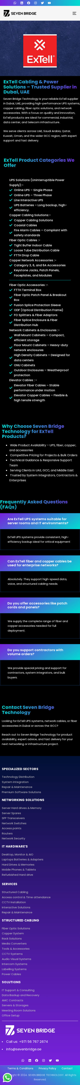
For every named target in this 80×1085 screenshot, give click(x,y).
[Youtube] (49, 3)
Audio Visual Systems (16, 959)
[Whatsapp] (23, 1060)
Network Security (13, 838)
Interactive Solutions (16, 907)
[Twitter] (42, 3)
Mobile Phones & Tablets (19, 869)
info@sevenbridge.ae (23, 1049)
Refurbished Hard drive (17, 875)
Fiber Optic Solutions (16, 928)
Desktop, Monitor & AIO (17, 854)
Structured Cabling (15, 892)
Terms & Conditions (20, 1068)
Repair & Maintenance (17, 787)
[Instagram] (36, 3)
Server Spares (11, 813)
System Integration (15, 782)
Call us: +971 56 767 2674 (27, 1041)
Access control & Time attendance (26, 897)
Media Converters (14, 943)
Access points (11, 828)
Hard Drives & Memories (18, 864)
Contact (67, 1068)
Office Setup (11, 1015)
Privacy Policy (47, 1068)
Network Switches (14, 823)
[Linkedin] (22, 3)
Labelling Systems (14, 969)
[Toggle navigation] (64, 13)
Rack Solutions (12, 938)
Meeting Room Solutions (19, 1010)
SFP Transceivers (13, 818)
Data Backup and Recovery (20, 995)
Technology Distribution (18, 777)
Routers (7, 833)
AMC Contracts (12, 1000)
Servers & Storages (15, 1005)
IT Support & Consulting (18, 990)
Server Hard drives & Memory (21, 808)
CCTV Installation (14, 902)
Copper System (13, 933)
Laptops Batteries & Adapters (22, 859)
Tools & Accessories (16, 949)
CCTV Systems (12, 954)
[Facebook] (29, 3)
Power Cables (11, 974)
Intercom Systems (14, 964)
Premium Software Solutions (21, 792)
